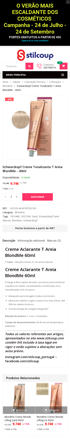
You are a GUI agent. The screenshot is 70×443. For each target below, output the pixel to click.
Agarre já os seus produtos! (35, 40)
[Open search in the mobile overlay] (18, 66)
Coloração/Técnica (34, 81)
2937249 (26, 216)
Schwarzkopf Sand (49, 216)
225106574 (49, 67)
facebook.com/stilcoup (22, 361)
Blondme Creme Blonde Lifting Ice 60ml (50, 418)
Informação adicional (31, 240)
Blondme (8, 85)
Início (5, 81)
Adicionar (37, 196)
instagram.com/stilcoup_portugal (29, 357)
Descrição (9, 240)
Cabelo (16, 81)
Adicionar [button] (22, 410)
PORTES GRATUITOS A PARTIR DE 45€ (35, 37)
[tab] (9, 241)
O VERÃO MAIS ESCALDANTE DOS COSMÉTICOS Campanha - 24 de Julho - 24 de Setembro (35, 19)
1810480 (15, 216)
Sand (34, 216)
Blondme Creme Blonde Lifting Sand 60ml (17, 418)
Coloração (55, 81)
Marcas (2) (54, 240)
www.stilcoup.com (50, 338)
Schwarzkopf (30, 220)
